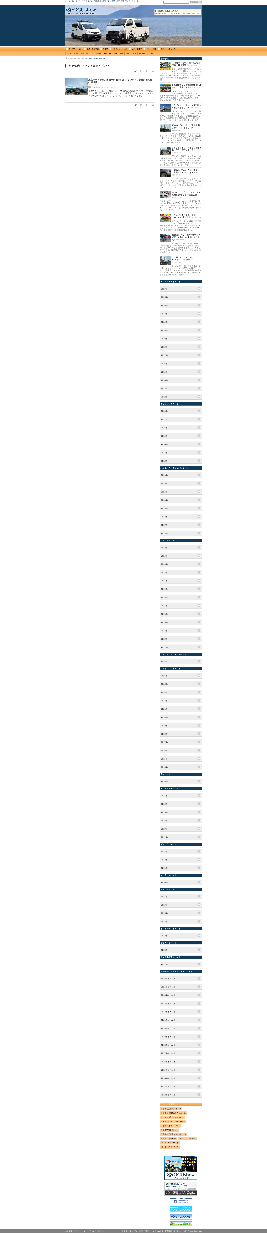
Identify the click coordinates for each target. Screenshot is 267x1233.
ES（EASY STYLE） (170, 1147)
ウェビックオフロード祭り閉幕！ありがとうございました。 (187, 149)
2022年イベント (168, 1012)
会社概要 (68, 1231)
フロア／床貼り (96, 53)
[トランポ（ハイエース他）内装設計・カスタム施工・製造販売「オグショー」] (81, 11)
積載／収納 (108, 53)
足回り (128, 53)
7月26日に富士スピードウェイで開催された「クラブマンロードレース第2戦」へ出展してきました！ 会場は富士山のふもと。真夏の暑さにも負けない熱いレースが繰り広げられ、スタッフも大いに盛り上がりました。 (180, 115)
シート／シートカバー (81, 53)
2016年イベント (168, 1061)
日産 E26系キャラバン (170, 1126)
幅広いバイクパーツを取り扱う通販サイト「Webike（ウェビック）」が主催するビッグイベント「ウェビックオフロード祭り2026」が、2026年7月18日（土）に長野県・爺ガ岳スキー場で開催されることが (180, 225)
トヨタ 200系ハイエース (171, 1109)
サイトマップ (80, 1231)
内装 (115, 53)
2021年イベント (168, 1020)
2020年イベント (168, 1028)
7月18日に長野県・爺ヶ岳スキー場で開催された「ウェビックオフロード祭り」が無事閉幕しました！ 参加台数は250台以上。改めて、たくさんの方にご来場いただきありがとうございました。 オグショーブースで (180, 160)
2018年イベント (168, 1045)
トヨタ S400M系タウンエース (173, 1113)
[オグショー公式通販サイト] (180, 1195)
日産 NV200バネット (169, 1130)
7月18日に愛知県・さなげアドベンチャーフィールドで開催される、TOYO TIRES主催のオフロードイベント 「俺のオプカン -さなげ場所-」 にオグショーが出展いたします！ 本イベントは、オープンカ (180, 183)
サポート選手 (137, 49)
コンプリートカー (75, 49)
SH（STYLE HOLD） (170, 1143)
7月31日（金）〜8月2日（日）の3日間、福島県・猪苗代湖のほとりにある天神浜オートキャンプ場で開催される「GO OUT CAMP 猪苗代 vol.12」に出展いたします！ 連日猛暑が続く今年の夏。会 (180, 95)
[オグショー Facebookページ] (181, 1203)
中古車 (105, 49)
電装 (134, 53)
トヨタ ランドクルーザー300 (173, 1121)
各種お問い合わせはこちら (177, 12)
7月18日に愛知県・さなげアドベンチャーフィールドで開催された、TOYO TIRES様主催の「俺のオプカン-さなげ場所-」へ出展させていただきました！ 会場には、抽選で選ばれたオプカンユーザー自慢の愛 (180, 138)
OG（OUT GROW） (187, 1139)
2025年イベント (168, 987)
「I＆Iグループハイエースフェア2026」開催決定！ (186, 64)
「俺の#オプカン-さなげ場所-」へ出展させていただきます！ (186, 171)
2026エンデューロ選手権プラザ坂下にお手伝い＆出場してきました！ (187, 237)
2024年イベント (168, 995)
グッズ (151, 53)
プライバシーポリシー (96, 1231)
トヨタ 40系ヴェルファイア (172, 1117)
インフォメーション (120, 49)
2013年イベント (168, 1086)
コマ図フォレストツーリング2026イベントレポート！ (185, 258)
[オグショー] (181, 1219)
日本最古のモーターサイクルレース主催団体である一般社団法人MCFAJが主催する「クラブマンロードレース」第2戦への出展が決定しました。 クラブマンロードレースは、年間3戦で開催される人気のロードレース (181, 205)
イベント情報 (151, 49)
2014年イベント (168, 1078)
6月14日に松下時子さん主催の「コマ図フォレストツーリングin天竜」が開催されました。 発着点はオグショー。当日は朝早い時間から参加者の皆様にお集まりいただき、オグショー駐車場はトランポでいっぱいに (180, 270)
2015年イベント (168, 1070)
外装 (121, 53)
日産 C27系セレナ (168, 1139)
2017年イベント (168, 1053)
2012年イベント (168, 1095)
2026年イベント (168, 978)
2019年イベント (168, 1037)
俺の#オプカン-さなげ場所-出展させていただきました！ (186, 126)
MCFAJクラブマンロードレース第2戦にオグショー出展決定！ (186, 193)
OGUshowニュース (168, 49)
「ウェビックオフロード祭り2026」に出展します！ (185, 216)
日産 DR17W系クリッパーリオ (173, 1134)
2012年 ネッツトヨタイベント (94, 58)
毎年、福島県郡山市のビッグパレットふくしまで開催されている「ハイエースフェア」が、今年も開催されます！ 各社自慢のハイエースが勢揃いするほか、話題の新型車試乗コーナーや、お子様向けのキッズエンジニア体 (180, 74)
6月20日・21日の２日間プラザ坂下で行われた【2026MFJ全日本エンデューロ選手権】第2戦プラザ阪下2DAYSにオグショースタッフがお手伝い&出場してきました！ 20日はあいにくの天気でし (180, 248)
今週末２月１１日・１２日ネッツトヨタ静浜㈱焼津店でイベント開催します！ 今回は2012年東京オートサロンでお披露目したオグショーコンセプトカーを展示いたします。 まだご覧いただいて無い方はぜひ (121, 93)
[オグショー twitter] (181, 1211)
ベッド (69, 53)
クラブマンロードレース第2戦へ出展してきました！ (186, 106)
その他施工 (142, 53)
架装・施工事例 (93, 49)
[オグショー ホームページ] (180, 1179)
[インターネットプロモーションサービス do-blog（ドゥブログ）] (181, 1225)
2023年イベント (168, 1003)
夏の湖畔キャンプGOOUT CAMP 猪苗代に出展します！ (187, 86)
